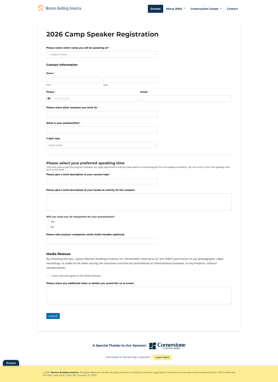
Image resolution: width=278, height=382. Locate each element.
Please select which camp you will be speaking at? (78, 47)
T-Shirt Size (53, 138)
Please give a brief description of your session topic (78, 174)
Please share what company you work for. (72, 107)
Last (105, 85)
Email (144, 91)
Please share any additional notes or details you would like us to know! (90, 283)
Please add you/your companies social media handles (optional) (85, 234)
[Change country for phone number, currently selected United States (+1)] (49, 98)
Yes (53, 221)
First (48, 85)
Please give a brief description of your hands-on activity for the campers (91, 190)
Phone (51, 91)
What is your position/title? (63, 123)
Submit (53, 316)
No (52, 226)
